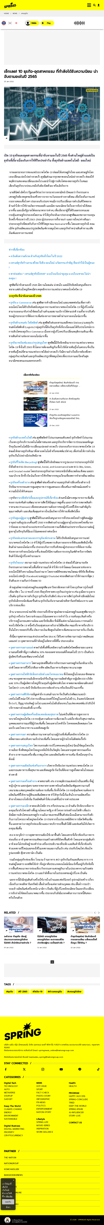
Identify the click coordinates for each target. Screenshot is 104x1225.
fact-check (42, 1092)
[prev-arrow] (95, 913)
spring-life (42, 1122)
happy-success (77, 1096)
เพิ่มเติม (9, 1196)
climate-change (13, 1109)
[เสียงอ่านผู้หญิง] (32, 23)
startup (8, 1095)
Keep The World (12, 1106)
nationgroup (11, 1163)
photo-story (43, 1095)
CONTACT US (75, 1122)
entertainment (44, 1108)
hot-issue (41, 1086)
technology (11, 1086)
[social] (5, 1069)
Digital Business (12, 1125)
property (9, 1132)
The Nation (10, 1157)
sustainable (10, 1118)
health (73, 1086)
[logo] (10, 5)
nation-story (43, 1112)
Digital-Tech (10, 1083)
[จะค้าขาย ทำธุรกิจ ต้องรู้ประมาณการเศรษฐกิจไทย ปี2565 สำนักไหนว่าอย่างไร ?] (18, 925)
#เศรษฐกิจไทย (74, 991)
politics (41, 1105)
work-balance (44, 1131)
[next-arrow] (98, 913)
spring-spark (76, 1109)
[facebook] (11, 139)
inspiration (42, 1128)
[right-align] (93, 5)
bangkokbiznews (13, 1175)
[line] (21, 139)
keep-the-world (78, 1105)
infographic (43, 1099)
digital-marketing (14, 1129)
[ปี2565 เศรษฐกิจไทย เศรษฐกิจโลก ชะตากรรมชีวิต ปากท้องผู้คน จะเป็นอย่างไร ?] (52, 925)
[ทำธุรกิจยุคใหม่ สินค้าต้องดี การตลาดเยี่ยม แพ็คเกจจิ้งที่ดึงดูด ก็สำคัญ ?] (85, 925)
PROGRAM (74, 1093)
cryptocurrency (13, 1135)
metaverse (9, 1092)
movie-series (43, 1125)
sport (39, 1089)
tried (72, 1102)
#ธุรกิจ (9, 991)
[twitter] (16, 138)
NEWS (15, 13)
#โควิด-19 (37, 991)
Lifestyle (40, 1119)
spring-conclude (78, 1099)
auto (7, 1089)
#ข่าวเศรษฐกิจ (55, 991)
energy (8, 1112)
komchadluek (11, 1169)
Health (72, 1083)
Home (6, 13)
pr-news (40, 1102)
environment (11, 1115)
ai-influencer (76, 1112)
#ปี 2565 (22, 991)
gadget (8, 1099)
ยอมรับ (8, 1202)
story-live (75, 1115)
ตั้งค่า (8, 1207)
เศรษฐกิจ (24, 13)
